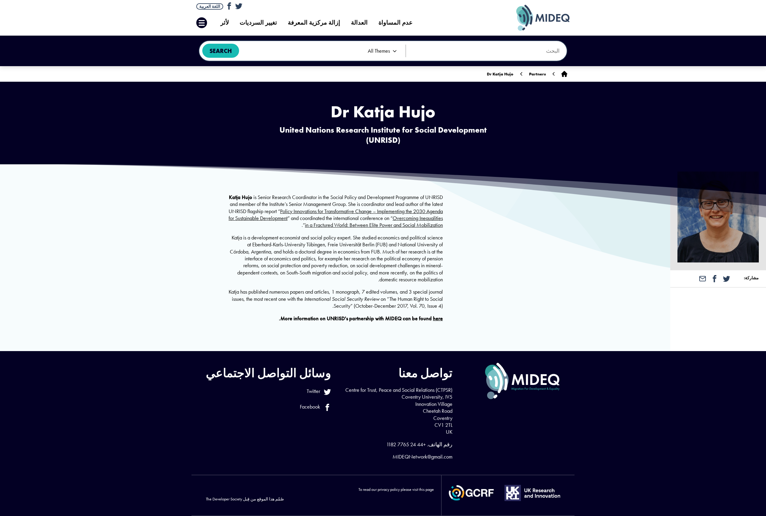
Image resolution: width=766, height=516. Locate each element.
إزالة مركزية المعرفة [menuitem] (314, 22)
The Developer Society (224, 499)
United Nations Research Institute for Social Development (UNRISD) (383, 135)
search (220, 51)
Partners (537, 74)
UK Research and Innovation (532, 493)
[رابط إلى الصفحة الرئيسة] (564, 74)
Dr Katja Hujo (500, 74)
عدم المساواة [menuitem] (396, 22)
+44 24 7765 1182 (406, 444)
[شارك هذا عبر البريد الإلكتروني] (702, 278)
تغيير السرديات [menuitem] (258, 22)
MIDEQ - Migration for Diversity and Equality (537, 18)
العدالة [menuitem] (359, 22)
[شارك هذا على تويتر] (726, 278)
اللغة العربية (209, 6)
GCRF (471, 492)
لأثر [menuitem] (225, 22)
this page (426, 489)
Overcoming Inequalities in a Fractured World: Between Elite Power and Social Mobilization (374, 221)
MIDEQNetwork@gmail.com (422, 456)
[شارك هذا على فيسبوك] (714, 278)
